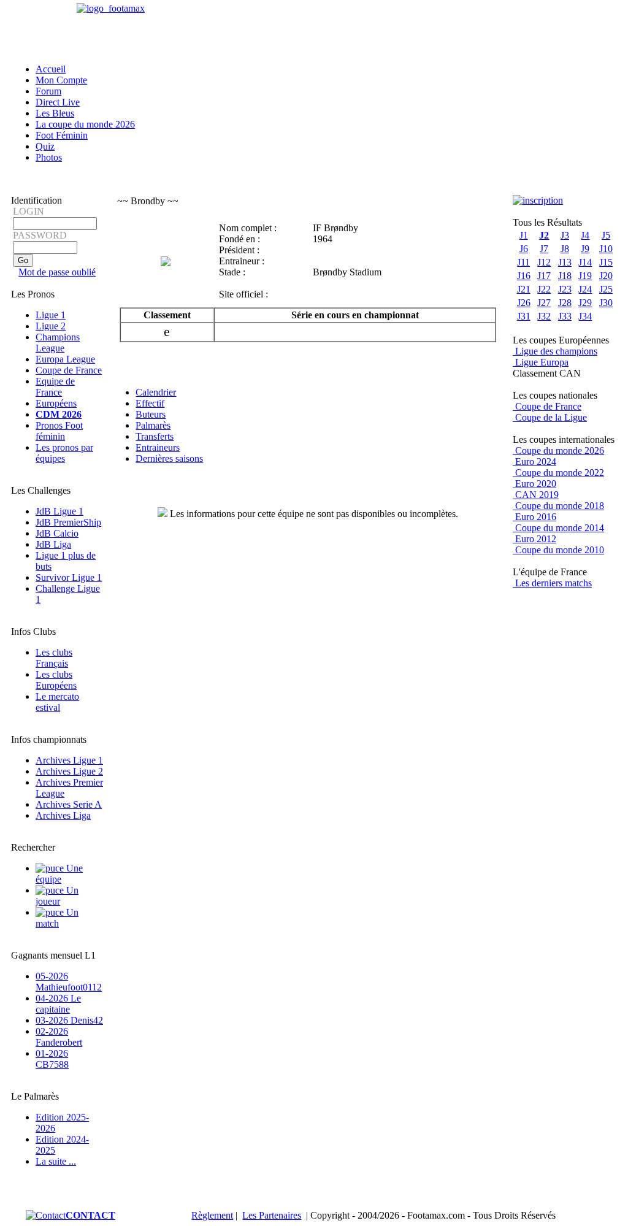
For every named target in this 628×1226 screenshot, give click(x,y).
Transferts (155, 436)
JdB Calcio (57, 533)
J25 (606, 289)
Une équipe (59, 873)
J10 (606, 248)
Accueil (51, 69)
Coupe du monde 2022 (558, 472)
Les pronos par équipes (64, 453)
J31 (523, 316)
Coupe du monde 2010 (558, 550)
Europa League (65, 359)
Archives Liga (63, 815)
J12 (544, 262)
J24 (585, 289)
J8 (565, 248)
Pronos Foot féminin (59, 431)
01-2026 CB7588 (52, 1059)
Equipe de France (55, 386)
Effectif (150, 403)
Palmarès (153, 425)
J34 (585, 316)
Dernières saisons (169, 458)
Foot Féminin (62, 135)
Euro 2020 (534, 483)
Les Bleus (55, 113)
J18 (565, 275)
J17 (544, 275)
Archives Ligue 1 (69, 760)
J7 (544, 248)
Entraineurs (158, 447)
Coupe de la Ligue (550, 417)
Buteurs (151, 414)
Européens (56, 403)
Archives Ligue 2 (69, 771)
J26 (523, 302)
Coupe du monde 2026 (558, 450)
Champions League (58, 342)
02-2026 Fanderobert (59, 1037)
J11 (523, 262)
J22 (544, 289)
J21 (523, 289)
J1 (523, 235)
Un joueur (57, 895)
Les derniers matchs (552, 583)
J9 (585, 248)
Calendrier (156, 392)
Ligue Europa (541, 362)
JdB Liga (53, 544)
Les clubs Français (54, 658)
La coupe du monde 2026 (85, 124)
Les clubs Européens (56, 680)
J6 (523, 248)
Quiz (45, 146)
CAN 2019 (536, 494)
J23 (565, 289)
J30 (606, 302)
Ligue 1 (51, 315)
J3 (565, 235)
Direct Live (58, 102)
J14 (585, 262)
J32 (544, 316)
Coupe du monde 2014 (558, 528)
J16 (523, 275)
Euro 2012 (534, 539)
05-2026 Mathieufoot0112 (69, 981)
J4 (585, 235)
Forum (48, 91)
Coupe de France (69, 370)
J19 (585, 275)
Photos (49, 157)
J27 (544, 302)
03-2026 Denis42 (69, 1020)
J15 (606, 262)
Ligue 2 (51, 326)
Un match (57, 918)
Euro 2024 (534, 461)
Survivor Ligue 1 (69, 577)
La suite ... (56, 1161)
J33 (565, 316)
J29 (585, 302)
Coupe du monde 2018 (558, 505)
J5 (606, 235)
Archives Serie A (69, 804)
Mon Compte (61, 80)
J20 (606, 275)
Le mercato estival (57, 702)
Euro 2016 (534, 516)
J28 (565, 302)
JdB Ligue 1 (59, 511)
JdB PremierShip (68, 522)
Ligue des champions (555, 351)
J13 (565, 262)
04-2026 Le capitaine (58, 1003)
